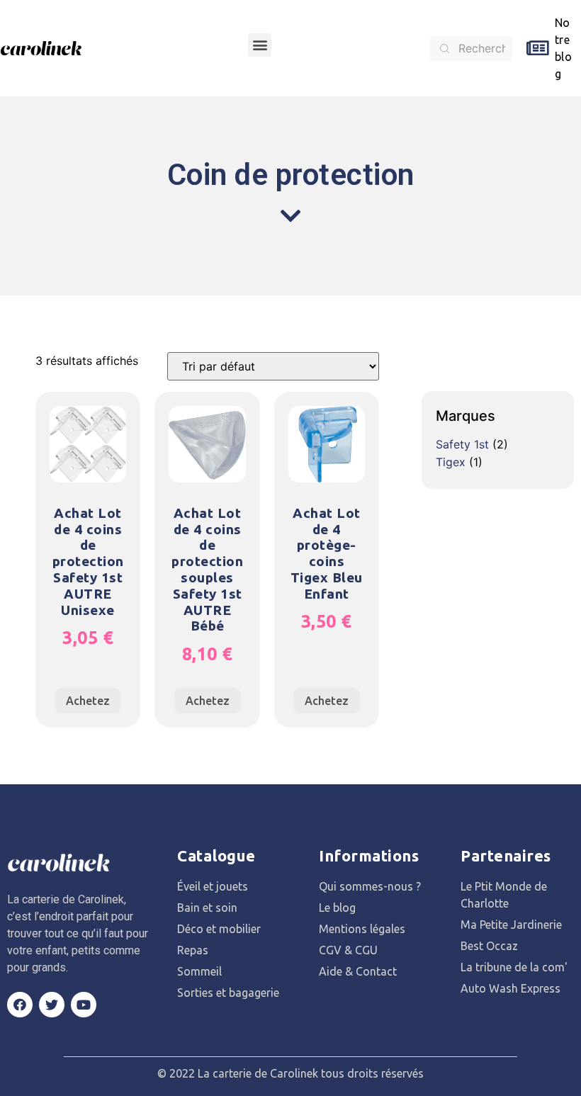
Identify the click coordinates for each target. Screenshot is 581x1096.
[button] (259, 45)
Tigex (451, 462)
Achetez (88, 700)
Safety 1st (462, 444)
